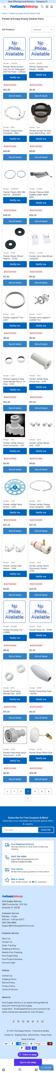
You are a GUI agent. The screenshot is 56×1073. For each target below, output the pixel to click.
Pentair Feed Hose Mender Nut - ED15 (12, 692)
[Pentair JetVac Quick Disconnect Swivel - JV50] (41, 548)
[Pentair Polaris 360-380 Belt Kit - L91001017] (15, 174)
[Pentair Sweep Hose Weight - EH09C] (41, 49)
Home (4, 13)
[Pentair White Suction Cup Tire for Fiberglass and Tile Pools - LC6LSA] (15, 49)
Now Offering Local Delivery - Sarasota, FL (28, 1)
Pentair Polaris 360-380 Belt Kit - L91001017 (14, 193)
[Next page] (28, 798)
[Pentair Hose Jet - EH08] (41, 612)
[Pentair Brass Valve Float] (41, 735)
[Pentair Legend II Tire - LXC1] (15, 300)
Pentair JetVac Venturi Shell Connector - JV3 (13, 444)
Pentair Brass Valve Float (40, 752)
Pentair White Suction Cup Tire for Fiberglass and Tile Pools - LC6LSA (14, 69)
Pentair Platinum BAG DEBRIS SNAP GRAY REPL (39, 194)
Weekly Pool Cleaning (12, 952)
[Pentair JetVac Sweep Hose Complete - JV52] (41, 486)
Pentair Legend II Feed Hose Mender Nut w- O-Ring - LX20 (14, 381)
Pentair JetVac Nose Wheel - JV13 (12, 505)
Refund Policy (8, 982)
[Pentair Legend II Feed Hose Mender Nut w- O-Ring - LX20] (15, 361)
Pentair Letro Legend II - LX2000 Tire (40, 318)
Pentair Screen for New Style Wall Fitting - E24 (40, 132)
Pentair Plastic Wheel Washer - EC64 (13, 257)
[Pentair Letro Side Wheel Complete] (41, 238)
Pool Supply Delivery (22, 1031)
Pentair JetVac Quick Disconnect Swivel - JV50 (39, 568)
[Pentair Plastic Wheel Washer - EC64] (15, 238)
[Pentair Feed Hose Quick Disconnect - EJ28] (15, 735)
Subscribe (46, 830)
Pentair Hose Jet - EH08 (40, 630)
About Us (6, 938)
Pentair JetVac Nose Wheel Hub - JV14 (38, 380)
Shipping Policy (9, 979)
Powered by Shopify (41, 1031)
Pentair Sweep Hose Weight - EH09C (38, 68)
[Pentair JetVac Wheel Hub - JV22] (41, 425)
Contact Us (7, 942)
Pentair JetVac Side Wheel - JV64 (12, 567)
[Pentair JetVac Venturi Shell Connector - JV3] (15, 425)
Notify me (15, 77)
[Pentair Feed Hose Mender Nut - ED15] (15, 673)
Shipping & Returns (11, 949)
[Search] (42, 6)
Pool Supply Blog (10, 955)
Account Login (8, 962)
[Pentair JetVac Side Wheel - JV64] (15, 548)
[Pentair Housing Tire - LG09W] (15, 612)
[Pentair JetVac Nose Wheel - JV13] (15, 486)
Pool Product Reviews (12, 959)
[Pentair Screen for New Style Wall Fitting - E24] (41, 113)
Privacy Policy (8, 986)
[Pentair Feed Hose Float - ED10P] (41, 673)
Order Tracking (9, 945)
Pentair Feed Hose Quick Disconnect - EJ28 (14, 753)
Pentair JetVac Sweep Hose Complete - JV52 (39, 505)
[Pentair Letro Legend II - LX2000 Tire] (41, 300)
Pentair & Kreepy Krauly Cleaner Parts (25, 13)
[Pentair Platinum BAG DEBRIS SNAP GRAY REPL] (41, 174)
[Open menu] (5, 6)
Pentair (6, 63)
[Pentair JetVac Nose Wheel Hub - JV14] (41, 361)
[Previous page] (7, 791)
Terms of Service (10, 989)
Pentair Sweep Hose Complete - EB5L (12, 132)
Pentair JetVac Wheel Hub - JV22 (39, 444)
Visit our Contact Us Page (21, 861)
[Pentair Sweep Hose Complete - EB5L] (15, 113)
